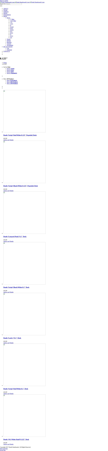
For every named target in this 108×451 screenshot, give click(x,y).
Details (11, 140)
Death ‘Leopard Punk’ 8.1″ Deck (14, 236)
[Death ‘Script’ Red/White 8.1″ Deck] (55, 365)
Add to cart (6, 140)
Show (12, 80)
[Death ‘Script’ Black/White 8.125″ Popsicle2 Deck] (55, 162)
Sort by (10, 68)
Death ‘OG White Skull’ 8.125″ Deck (16, 439)
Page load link (4, 448)
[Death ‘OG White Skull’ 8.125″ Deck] (55, 415)
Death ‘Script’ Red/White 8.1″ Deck (15, 389)
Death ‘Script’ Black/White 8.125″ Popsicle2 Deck (20, 186)
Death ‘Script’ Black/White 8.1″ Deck (16, 287)
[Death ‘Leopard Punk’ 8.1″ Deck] (55, 212)
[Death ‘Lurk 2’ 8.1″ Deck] (55, 314)
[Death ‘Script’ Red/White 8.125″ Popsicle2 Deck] (55, 111)
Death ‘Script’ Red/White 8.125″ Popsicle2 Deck (20, 135)
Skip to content (4, 0)
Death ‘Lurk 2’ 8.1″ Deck (12, 338)
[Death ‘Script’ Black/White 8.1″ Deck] (55, 263)
